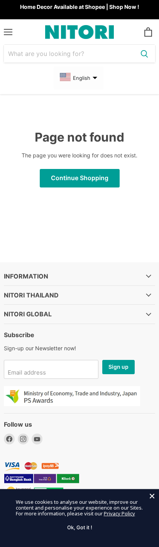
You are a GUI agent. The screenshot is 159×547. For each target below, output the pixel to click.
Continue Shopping (79, 178)
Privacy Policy (119, 513)
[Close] (152, 496)
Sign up (118, 366)
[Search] (144, 53)
